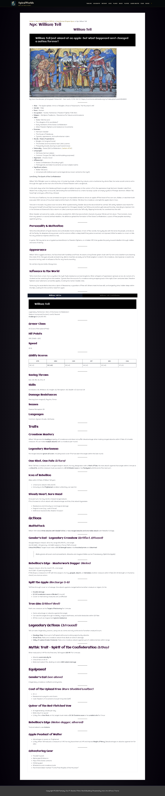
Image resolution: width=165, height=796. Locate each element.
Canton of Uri (66, 148)
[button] (151, 3)
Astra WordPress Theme (110, 791)
